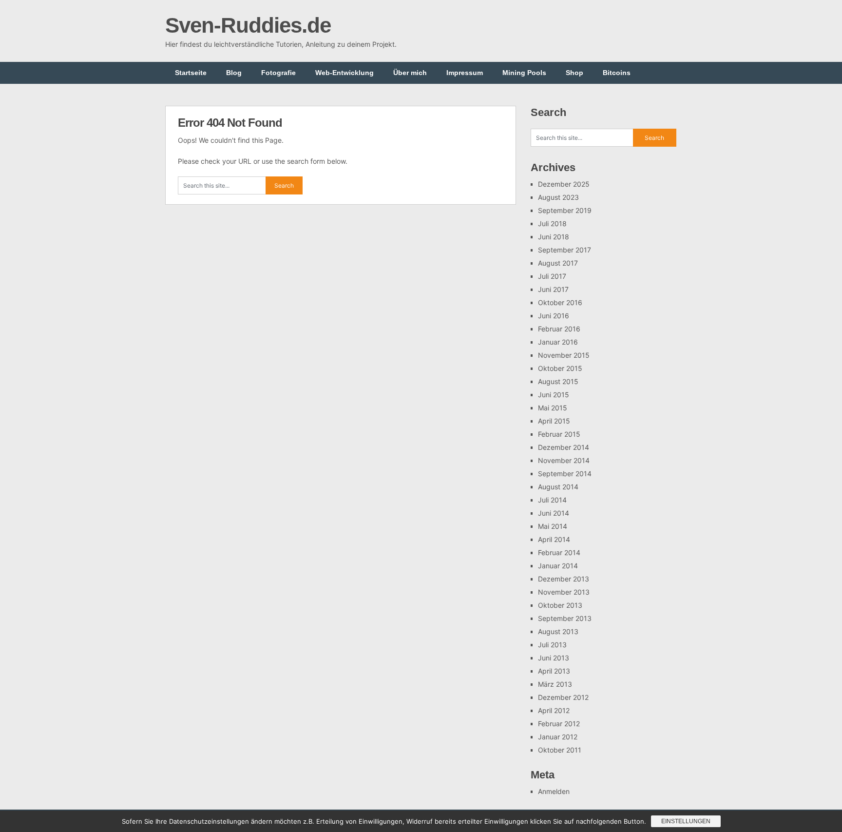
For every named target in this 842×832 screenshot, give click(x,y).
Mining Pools (524, 73)
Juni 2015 (553, 394)
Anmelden (554, 791)
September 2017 (564, 250)
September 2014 (565, 473)
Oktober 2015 (560, 368)
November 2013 (564, 592)
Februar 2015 (559, 434)
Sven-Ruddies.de (248, 25)
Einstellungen (685, 821)
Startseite (191, 73)
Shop (574, 73)
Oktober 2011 (559, 750)
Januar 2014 (558, 565)
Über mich (410, 73)
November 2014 (564, 460)
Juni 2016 (553, 315)
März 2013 (555, 684)
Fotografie (278, 73)
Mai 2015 (552, 408)
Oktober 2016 (560, 302)
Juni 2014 (553, 513)
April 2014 (554, 539)
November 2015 (564, 355)
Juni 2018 (553, 236)
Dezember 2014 (563, 447)
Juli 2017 (552, 276)
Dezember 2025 (564, 184)
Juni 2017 (553, 289)
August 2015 (558, 381)
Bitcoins (617, 73)
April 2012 (554, 710)
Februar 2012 (559, 723)
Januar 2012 (557, 737)
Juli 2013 (552, 644)
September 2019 (565, 210)
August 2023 (558, 197)
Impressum (464, 73)
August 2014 (558, 487)
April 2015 (554, 421)
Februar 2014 (559, 552)
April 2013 (554, 671)
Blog (234, 73)
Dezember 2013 (563, 579)
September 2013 (565, 618)
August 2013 (558, 631)
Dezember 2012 (563, 697)
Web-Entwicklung (344, 73)
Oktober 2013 (560, 605)
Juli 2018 (552, 223)
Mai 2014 (552, 526)
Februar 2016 (559, 329)
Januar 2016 (558, 342)
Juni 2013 (553, 658)
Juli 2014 (552, 500)
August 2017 (558, 263)
